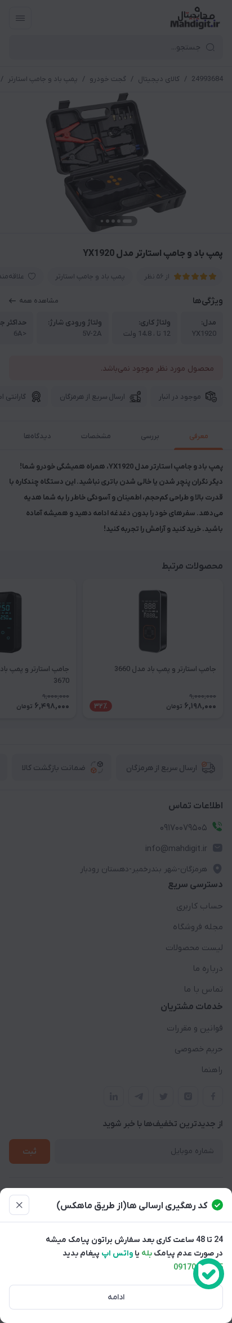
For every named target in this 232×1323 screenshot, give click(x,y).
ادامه (116, 1297)
